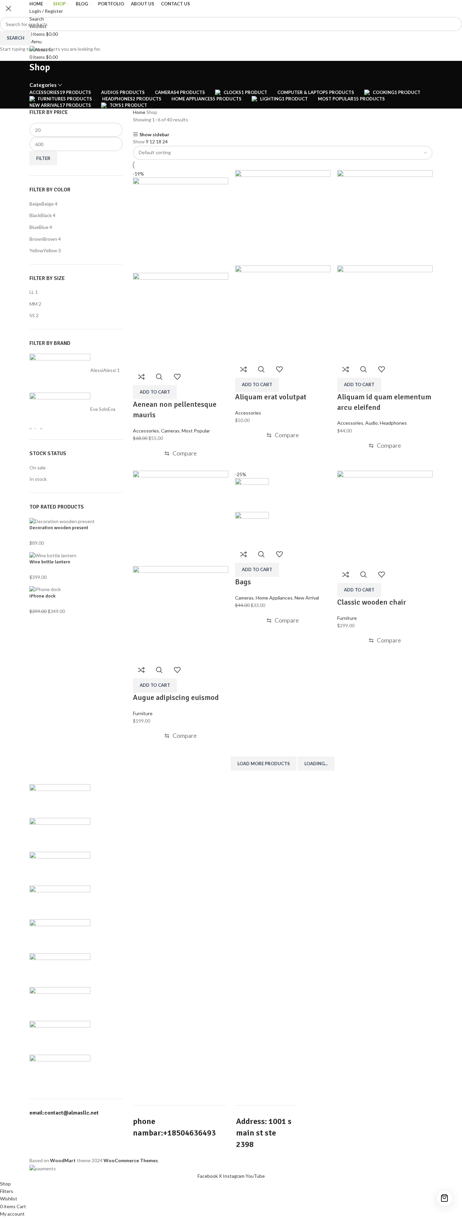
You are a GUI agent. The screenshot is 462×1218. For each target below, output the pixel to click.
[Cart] (444, 1198)
